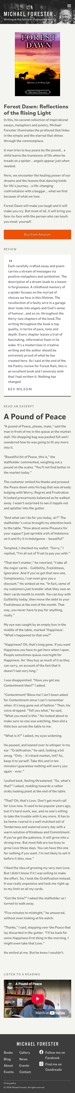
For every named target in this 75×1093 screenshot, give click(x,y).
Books (8, 1052)
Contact (25, 1071)
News (23, 1059)
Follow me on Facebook (55, 1055)
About (8, 1065)
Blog (7, 1059)
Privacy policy (10, 1083)
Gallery (24, 1052)
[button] (69, 6)
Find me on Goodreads (53, 1067)
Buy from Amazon (37, 234)
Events (24, 1065)
